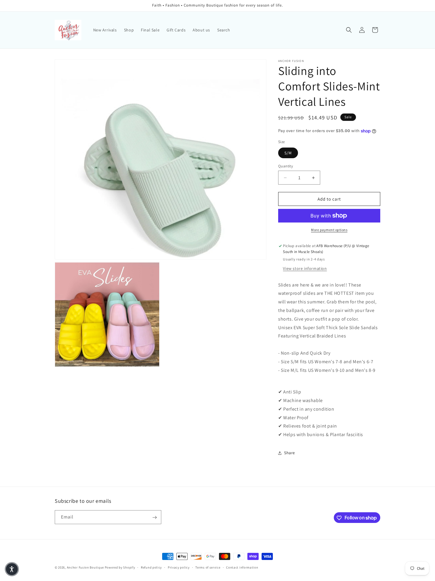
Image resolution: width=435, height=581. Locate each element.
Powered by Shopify (120, 567)
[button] (348, 29)
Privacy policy (179, 567)
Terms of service (207, 567)
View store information (305, 268)
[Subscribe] (154, 517)
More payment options (329, 230)
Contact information (242, 567)
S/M (288, 153)
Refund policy (151, 567)
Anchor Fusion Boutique (86, 567)
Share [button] (289, 452)
